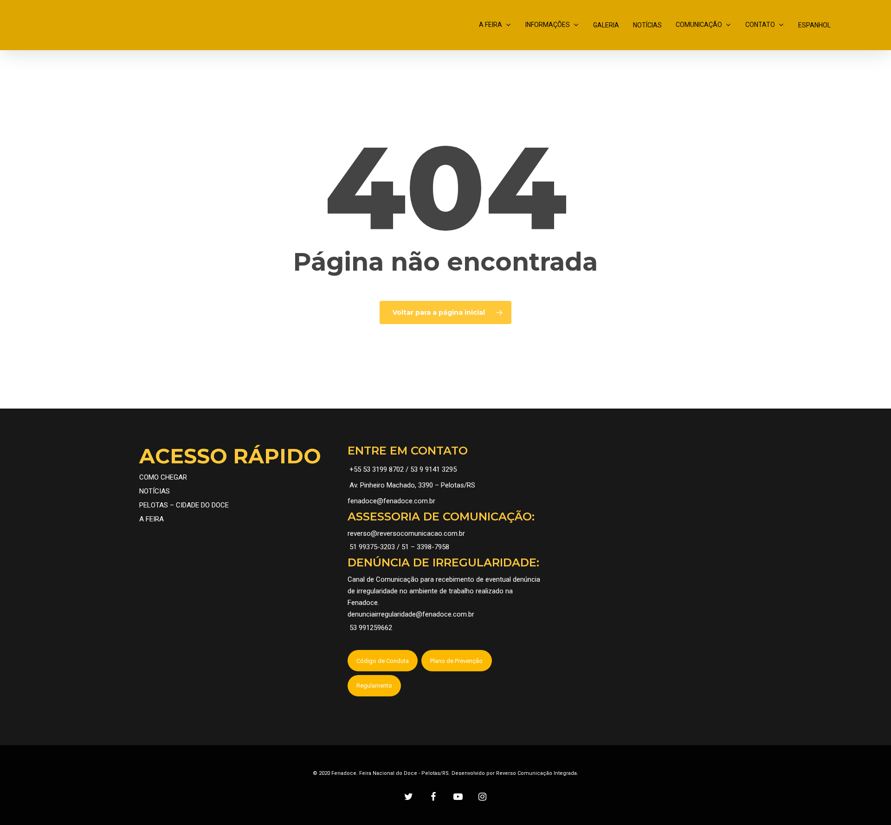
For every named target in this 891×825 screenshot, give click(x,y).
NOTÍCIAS (647, 25)
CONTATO (760, 24)
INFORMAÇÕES (547, 24)
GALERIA (606, 25)
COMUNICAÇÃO (699, 24)
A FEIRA (490, 24)
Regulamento (374, 685)
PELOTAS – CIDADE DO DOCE (184, 505)
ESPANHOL (814, 25)
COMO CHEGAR (163, 477)
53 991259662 (370, 628)
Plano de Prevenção (456, 660)
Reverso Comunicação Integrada (536, 773)
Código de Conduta (382, 660)
